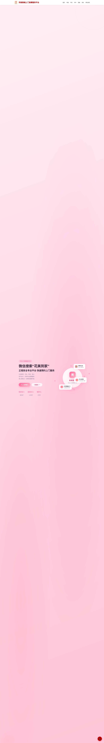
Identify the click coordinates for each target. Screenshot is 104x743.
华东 (71, 2)
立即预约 (25, 384)
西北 (83, 2)
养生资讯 (88, 2)
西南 (79, 2)
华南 (68, 2)
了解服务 (36, 384)
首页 (64, 2)
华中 (75, 2)
